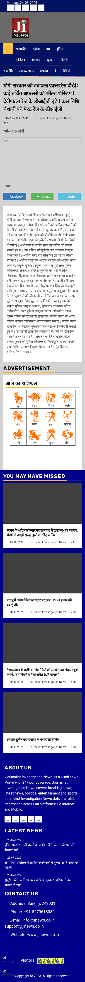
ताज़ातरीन (21, 49)
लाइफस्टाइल (26, 71)
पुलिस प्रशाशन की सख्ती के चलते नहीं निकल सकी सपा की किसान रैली (39, 845)
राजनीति (8, 71)
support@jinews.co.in (24, 926)
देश (48, 49)
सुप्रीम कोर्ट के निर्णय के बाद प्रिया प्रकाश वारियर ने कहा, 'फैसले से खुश (39, 880)
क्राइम (50, 60)
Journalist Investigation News (52, 118)
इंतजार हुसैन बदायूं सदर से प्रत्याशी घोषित (33, 739)
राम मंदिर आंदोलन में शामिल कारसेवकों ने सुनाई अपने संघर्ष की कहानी (41, 863)
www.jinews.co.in (43, 934)
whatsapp (44, 196)
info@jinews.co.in (38, 920)
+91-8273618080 (39, 911)
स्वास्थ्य (36, 60)
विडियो (66, 71)
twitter (71, 196)
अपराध (44, 71)
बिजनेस (65, 60)
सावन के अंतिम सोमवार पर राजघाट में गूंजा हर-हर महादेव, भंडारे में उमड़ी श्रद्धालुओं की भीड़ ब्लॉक (42, 532)
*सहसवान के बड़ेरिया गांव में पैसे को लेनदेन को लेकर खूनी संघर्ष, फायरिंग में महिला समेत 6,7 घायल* (42, 672)
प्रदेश (36, 49)
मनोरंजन (20, 60)
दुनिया (59, 49)
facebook (16, 196)
